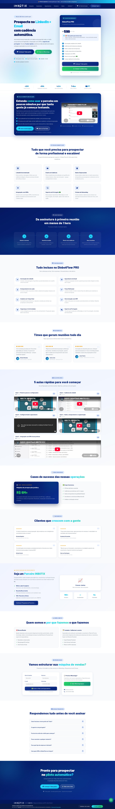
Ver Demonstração (83, 6)
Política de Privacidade (56, 807)
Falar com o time (68, 786)
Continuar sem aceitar (85, 806)
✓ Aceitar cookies (97, 806)
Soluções (31, 6)
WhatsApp (43, 681)
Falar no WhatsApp (44, 52)
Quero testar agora (25, 128)
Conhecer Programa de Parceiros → (26, 603)
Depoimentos (48, 6)
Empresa (43, 675)
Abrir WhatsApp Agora (78, 683)
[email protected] (69, 689)
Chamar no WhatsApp (81, 68)
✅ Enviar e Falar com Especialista (41, 688)
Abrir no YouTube (43, 128)
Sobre (62, 6)
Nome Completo (28, 675)
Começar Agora (95, 6)
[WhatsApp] (111, 800)
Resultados (39, 6)
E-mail (26, 681)
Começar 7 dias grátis (25, 52)
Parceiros (56, 6)
